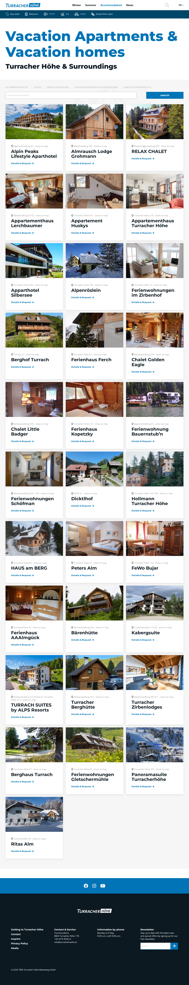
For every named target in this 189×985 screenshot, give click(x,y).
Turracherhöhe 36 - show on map (30, 627)
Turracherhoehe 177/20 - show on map (153, 627)
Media (15, 948)
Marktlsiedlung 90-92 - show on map (31, 215)
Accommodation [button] (111, 5)
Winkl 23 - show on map (85, 493)
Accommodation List (17, 87)
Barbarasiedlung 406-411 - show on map (153, 697)
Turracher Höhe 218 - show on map (151, 215)
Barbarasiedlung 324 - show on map (91, 627)
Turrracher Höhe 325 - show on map (151, 769)
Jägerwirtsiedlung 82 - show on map (31, 146)
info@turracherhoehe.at (65, 942)
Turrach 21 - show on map (26, 354)
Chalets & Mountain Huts (137, 87)
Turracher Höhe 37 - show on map (30, 769)
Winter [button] (76, 5)
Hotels (38, 87)
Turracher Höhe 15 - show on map (150, 285)
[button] (167, 4)
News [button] (129, 5)
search (164, 95)
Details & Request (21, 163)
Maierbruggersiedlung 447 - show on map (154, 146)
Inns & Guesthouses (58, 87)
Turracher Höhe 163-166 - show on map (153, 493)
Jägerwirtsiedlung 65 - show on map (151, 423)
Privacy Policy (19, 943)
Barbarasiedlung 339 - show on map (151, 354)
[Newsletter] (174, 946)
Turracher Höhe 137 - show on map (91, 423)
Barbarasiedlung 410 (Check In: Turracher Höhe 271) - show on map (32, 698)
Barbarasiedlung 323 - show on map (91, 697)
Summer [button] (90, 5)
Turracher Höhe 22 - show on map (90, 562)
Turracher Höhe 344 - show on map (31, 285)
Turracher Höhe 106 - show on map (91, 285)
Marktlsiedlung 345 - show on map (90, 146)
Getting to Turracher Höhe (27, 929)
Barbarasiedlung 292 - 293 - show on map (34, 493)
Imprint (15, 939)
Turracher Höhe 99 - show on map (90, 769)
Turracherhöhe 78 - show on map (30, 838)
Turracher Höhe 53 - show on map (90, 354)
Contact (16, 934)
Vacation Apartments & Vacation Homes (96, 87)
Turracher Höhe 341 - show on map (91, 215)
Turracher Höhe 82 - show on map (30, 562)
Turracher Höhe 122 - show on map (151, 562)
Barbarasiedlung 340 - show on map (31, 423)
